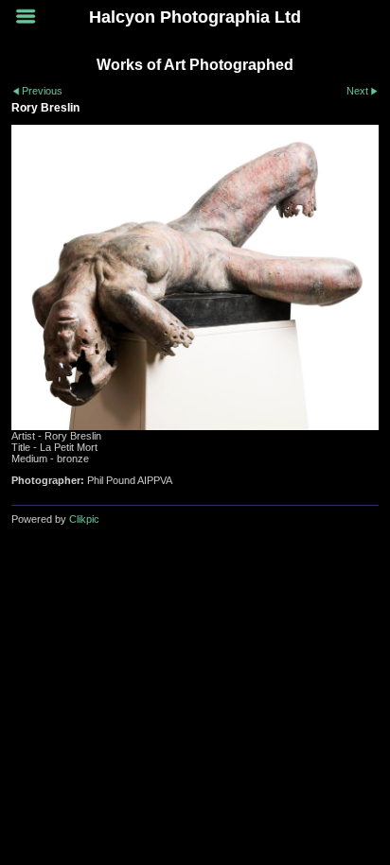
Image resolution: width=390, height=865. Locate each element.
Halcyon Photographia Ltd (195, 17)
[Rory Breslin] (195, 277)
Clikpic (84, 519)
